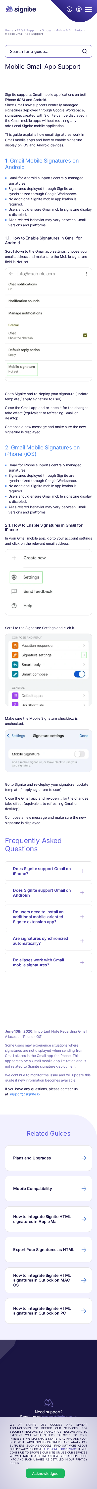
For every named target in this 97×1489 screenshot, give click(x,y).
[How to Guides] (69, 9)
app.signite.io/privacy (60, 1449)
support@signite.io (24, 1094)
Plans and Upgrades (32, 1157)
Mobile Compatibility (32, 1188)
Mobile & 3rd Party (68, 30)
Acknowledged (45, 1473)
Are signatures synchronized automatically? (40, 941)
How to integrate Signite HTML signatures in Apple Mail (42, 1219)
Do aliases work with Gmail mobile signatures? (38, 962)
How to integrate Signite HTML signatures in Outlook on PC (42, 1311)
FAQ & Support (27, 30)
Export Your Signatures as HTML (43, 1249)
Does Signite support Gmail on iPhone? (42, 871)
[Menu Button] (88, 9)
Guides (47, 30)
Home (9, 30)
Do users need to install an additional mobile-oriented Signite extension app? (38, 916)
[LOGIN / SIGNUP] (79, 9)
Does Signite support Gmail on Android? (42, 893)
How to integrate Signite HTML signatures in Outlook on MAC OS (42, 1280)
